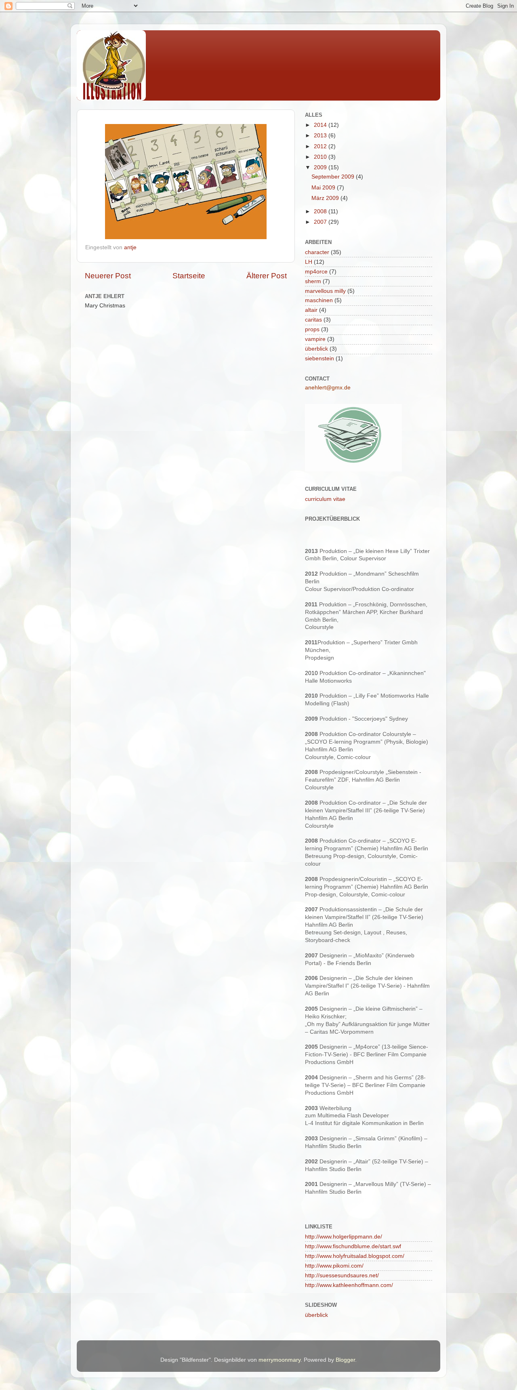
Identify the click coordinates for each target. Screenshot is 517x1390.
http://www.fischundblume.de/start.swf (353, 1246)
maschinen (319, 300)
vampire (315, 339)
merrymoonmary (279, 1360)
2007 (321, 222)
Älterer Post (266, 275)
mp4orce (316, 272)
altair (311, 310)
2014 (321, 125)
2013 (321, 135)
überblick (316, 349)
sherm (313, 281)
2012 (321, 146)
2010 (321, 157)
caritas (313, 320)
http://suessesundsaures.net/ (342, 1275)
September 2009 (333, 177)
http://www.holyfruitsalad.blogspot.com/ (354, 1256)
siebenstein (319, 358)
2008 (321, 211)
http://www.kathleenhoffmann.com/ (349, 1285)
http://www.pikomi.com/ (334, 1266)
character (317, 252)
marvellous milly (325, 291)
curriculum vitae (325, 499)
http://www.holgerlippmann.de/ (343, 1237)
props (312, 329)
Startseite (188, 275)
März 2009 (325, 198)
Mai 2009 (324, 188)
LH (308, 262)
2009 (321, 167)
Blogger (345, 1360)
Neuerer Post (108, 275)
